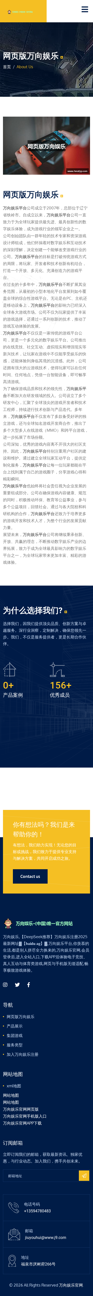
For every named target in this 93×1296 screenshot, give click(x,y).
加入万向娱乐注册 (22, 1054)
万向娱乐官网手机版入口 (25, 1116)
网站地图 (11, 1095)
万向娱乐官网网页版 (21, 1109)
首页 (7, 66)
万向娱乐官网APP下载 (22, 1123)
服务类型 (15, 1044)
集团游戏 (15, 1035)
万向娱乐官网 (71, 1285)
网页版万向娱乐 (20, 1016)
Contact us (30, 876)
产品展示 (15, 1026)
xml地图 (14, 1085)
